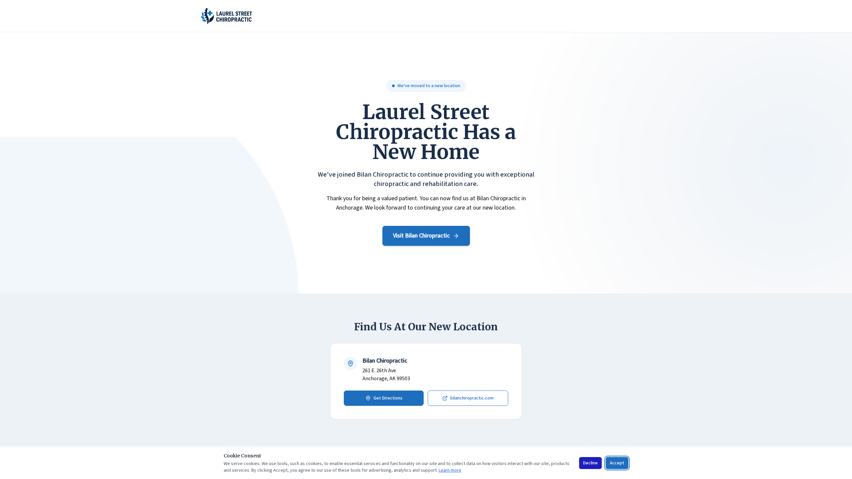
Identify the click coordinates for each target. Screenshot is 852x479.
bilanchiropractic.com (472, 398)
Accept (617, 463)
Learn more (450, 470)
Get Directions (387, 398)
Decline (590, 463)
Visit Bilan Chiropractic (421, 236)
